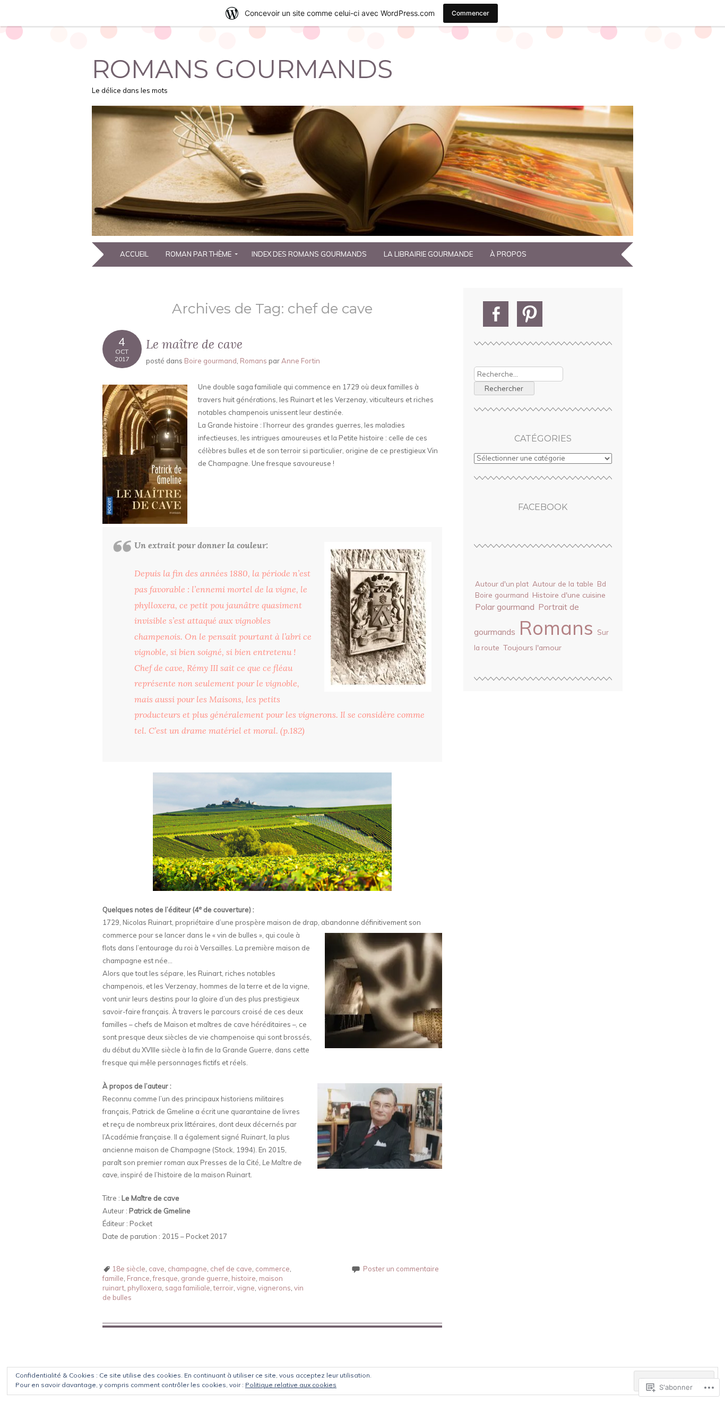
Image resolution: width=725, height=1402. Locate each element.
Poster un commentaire (401, 1268)
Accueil (134, 254)
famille (113, 1278)
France (138, 1278)
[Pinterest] (529, 314)
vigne (246, 1288)
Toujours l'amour (532, 647)
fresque (165, 1278)
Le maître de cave (194, 344)
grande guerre (204, 1278)
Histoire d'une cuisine (569, 595)
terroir (223, 1288)
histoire (243, 1278)
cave (157, 1268)
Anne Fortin (300, 360)
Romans (253, 360)
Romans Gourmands (242, 69)
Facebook (542, 507)
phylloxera (144, 1288)
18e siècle (128, 1268)
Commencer (470, 13)
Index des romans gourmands (309, 254)
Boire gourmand (210, 360)
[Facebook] (495, 314)
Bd (601, 584)
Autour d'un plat (502, 584)
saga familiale (187, 1288)
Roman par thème (198, 254)
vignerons (274, 1288)
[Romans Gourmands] (362, 236)
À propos (508, 254)
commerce (272, 1268)
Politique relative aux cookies (290, 1385)
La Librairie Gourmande (428, 254)
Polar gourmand (504, 606)
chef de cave (231, 1268)
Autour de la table (562, 583)
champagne (187, 1268)
